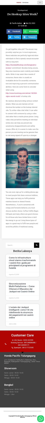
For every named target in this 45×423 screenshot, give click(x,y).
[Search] (36, 245)
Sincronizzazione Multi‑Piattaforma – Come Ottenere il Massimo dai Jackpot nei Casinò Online (22, 287)
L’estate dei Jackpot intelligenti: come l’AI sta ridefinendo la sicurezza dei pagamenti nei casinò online (21, 312)
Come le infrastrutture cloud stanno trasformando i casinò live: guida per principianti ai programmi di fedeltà (22, 262)
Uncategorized (23, 10)
